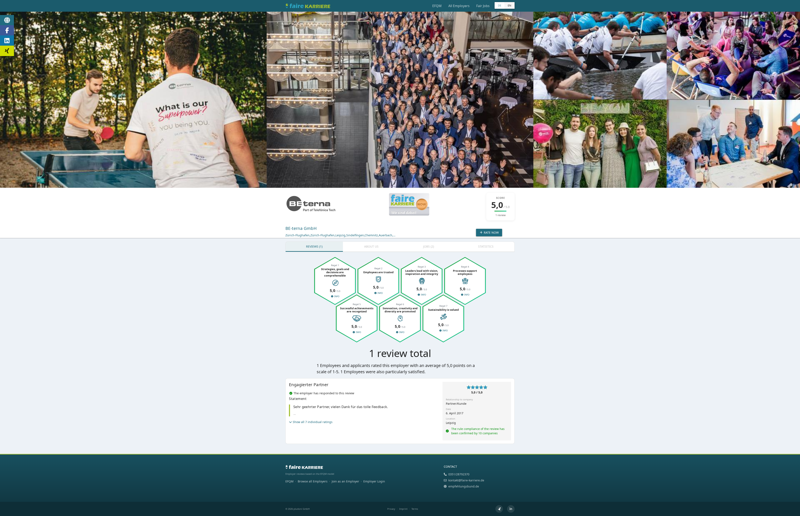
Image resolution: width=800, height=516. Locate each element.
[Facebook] (7, 30)
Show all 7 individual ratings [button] (312, 422)
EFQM (437, 6)
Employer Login (374, 481)
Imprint (403, 508)
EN (509, 5)
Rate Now (491, 232)
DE (499, 5)
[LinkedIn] (7, 40)
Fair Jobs (483, 6)
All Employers (459, 6)
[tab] (314, 247)
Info (336, 296)
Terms (414, 508)
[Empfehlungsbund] (499, 509)
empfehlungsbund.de (463, 486)
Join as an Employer (345, 481)
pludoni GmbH (302, 508)
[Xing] (7, 51)
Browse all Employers (313, 481)
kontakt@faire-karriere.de (466, 480)
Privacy (391, 508)
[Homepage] (7, 20)
